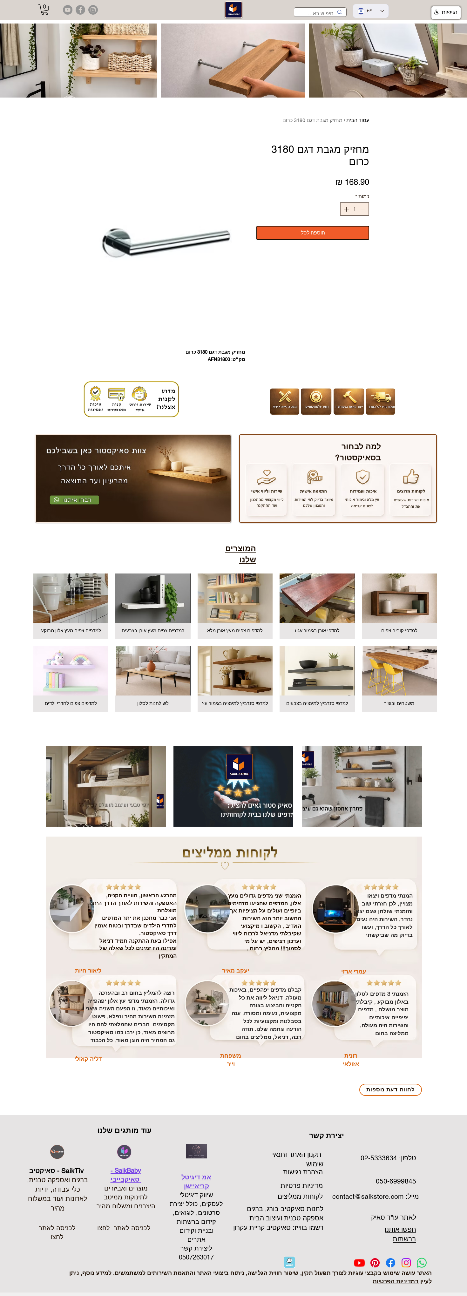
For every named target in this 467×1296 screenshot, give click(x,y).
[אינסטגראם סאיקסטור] (93, 10)
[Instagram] (406, 1263)
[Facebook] (390, 1263)
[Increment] (345, 209)
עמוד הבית (357, 120)
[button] (44, 9)
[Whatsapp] (422, 1263)
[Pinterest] (375, 1263)
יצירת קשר (327, 1135)
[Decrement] (363, 209)
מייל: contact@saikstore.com (374, 1196)
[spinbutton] (354, 209)
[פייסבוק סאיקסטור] (80, 10)
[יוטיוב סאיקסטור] (67, 10)
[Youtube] (359, 1263)
